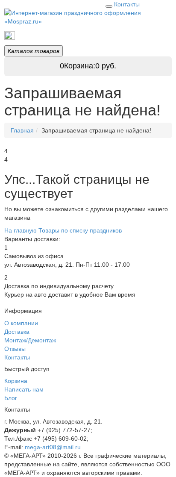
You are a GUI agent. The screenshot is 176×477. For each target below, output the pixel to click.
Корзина (15, 380)
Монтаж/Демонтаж (30, 340)
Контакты (127, 4)
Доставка (16, 331)
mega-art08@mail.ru (53, 447)
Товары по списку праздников (56, 35)
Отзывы (15, 348)
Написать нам (24, 389)
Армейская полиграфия (140, 35)
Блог (10, 398)
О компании (21, 323)
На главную (20, 230)
